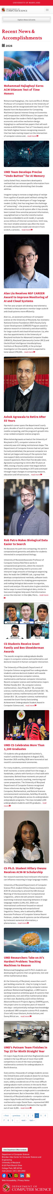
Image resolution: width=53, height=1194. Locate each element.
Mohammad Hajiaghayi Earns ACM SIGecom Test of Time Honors (23, 89)
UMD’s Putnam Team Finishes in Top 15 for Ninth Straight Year (25, 1049)
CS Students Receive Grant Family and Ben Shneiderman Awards (24, 647)
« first (6, 1115)
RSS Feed (28, 1175)
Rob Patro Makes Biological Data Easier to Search (26, 542)
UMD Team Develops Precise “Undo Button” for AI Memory (24, 174)
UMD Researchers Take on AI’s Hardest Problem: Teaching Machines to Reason (24, 961)
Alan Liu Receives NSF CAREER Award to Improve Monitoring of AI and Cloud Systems (26, 297)
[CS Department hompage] (26, 1187)
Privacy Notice (23, 1180)
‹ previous (16, 1115)
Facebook (4, 1175)
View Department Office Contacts (14, 1149)
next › (23, 1120)
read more (32, 136)
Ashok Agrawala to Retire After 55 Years (25, 419)
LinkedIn (22, 1175)
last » (32, 1120)
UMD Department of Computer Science (21, 10)
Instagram (16, 1175)
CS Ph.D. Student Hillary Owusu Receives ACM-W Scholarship (25, 870)
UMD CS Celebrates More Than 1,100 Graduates (24, 747)
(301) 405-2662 (19, 1170)
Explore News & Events (26, 20)
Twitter (10, 1175)
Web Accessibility (9, 1180)
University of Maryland (26, 3)
